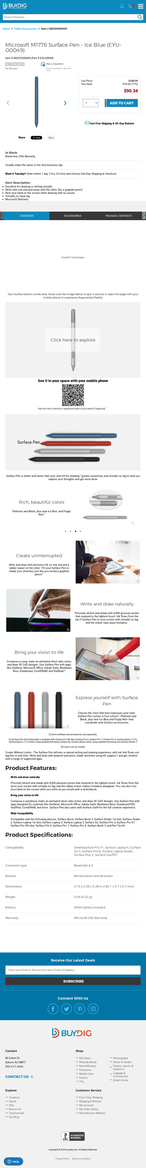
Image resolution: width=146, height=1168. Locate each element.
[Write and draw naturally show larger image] (38, 610)
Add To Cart (122, 103)
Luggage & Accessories (120, 1075)
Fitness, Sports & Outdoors (123, 1067)
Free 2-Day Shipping (91, 1097)
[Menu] (140, 6)
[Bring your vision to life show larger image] (108, 658)
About (12, 1101)
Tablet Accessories (25, 28)
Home (6, 28)
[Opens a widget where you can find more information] (13, 1161)
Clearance (85, 1070)
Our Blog (14, 1117)
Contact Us (16, 1077)
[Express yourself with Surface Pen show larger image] (38, 707)
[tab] (65, 531)
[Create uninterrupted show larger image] (108, 562)
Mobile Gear (86, 1073)
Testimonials (16, 1113)
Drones (83, 1077)
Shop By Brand (87, 1062)
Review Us (15, 1109)
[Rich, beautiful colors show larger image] (105, 505)
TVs (81, 1081)
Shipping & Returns (90, 1101)
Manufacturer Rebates (92, 1113)
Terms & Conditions (81, 1159)
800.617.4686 (14, 1066)
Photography (120, 1058)
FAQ (11, 1105)
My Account (86, 1105)
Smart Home (120, 1080)
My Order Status (88, 1109)
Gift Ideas (85, 1058)
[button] (7, 507)
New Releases (87, 1066)
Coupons (14, 1097)
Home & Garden (122, 1062)
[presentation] (7, 103)
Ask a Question (54, 63)
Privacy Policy (62, 1159)
